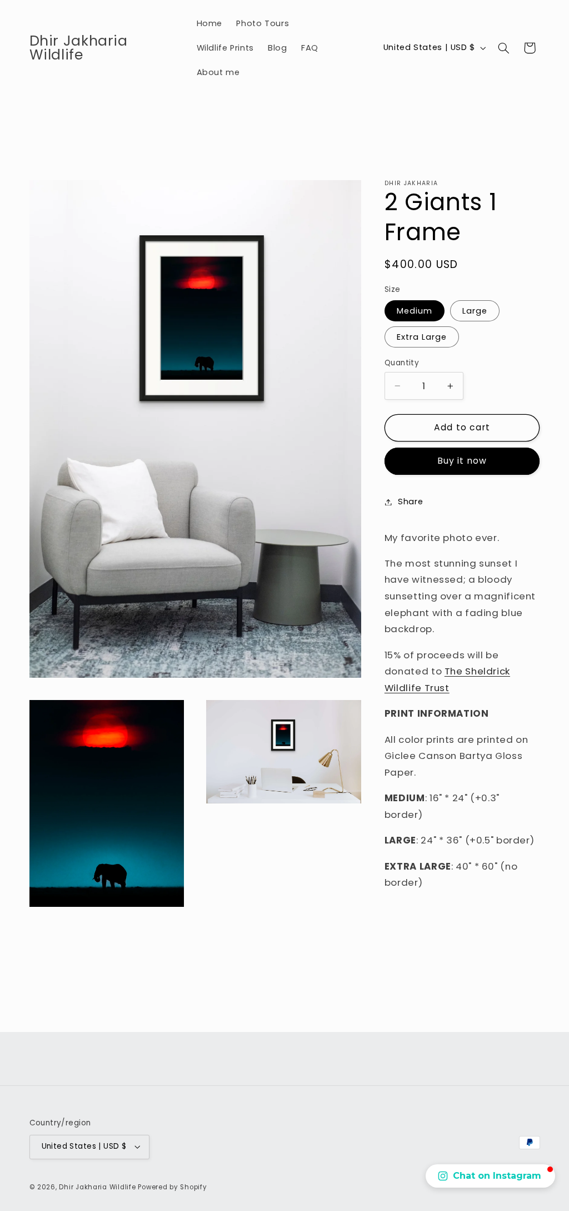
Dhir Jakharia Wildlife (97, 1187)
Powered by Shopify (172, 1187)
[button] (503, 48)
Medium (414, 310)
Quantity (402, 363)
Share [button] (410, 501)
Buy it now (462, 460)
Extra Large (422, 337)
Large (474, 310)
